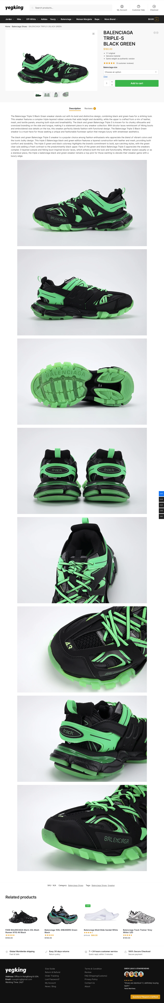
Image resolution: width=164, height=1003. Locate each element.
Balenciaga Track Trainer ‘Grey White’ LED (137, 931)
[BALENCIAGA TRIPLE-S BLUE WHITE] (154, 32)
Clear (105, 76)
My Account (122, 10)
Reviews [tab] (90, 108)
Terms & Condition (93, 968)
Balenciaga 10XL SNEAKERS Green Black (61, 931)
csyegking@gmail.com (22, 979)
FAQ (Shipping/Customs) (96, 976)
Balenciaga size (110, 67)
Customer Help (138, 10)
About (87, 986)
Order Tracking (52, 976)
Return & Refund (52, 972)
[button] (153, 19)
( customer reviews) (125, 63)
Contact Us (90, 983)
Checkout (154, 10)
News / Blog (50, 986)
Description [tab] (75, 108)
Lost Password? (52, 979)
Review (88, 972)
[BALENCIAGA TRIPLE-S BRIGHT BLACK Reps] (157, 32)
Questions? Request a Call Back (145, 997)
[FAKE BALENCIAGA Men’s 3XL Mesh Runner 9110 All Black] (23, 915)
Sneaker (111, 885)
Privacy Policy (91, 979)
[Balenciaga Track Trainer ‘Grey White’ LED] (140, 915)
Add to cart (137, 83)
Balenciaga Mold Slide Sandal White (101, 930)
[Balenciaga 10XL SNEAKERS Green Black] (62, 915)
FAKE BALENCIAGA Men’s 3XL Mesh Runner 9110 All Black (22, 931)
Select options (23, 943)
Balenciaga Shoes (19, 26)
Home (7, 26)
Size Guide (50, 968)
